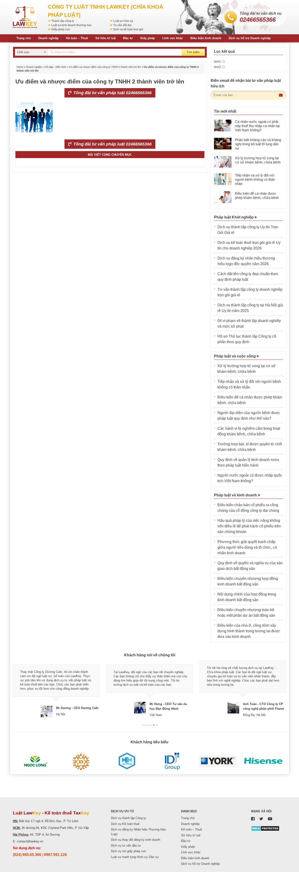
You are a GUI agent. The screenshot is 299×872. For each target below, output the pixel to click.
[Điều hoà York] (218, 761)
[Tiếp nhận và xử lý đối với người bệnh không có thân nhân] (222, 179)
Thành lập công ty (62, 21)
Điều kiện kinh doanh (205, 38)
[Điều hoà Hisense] (263, 761)
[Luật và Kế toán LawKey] (25, 17)
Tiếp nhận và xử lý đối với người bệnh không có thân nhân (255, 179)
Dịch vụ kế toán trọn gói (128, 29)
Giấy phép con (60, 29)
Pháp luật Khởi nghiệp (234, 217)
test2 (219, 67)
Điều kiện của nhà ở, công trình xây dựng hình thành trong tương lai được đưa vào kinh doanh (248, 631)
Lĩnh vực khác (172, 38)
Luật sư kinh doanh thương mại (71, 25)
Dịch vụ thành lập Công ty (128, 818)
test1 (219, 61)
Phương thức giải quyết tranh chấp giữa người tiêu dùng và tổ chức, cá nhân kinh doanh (247, 547)
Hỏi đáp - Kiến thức (55, 67)
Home (20, 67)
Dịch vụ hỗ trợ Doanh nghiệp (250, 38)
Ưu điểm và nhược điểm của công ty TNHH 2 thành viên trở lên (105, 67)
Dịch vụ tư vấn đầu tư (126, 845)
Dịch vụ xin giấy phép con (128, 851)
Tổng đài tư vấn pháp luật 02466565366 (112, 92)
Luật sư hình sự (123, 21)
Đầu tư (128, 38)
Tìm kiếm (193, 52)
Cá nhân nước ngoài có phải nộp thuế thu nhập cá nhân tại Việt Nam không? (257, 126)
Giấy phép (147, 38)
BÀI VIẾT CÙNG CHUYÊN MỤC (110, 154)
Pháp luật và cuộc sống (235, 356)
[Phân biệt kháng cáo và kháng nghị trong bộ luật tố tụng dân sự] (222, 143)
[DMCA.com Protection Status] (265, 828)
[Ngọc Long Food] (35, 761)
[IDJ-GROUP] (172, 761)
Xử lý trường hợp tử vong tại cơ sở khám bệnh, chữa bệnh (258, 160)
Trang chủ (23, 38)
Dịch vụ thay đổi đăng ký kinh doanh (135, 839)
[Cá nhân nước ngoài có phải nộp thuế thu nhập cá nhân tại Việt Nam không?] (222, 125)
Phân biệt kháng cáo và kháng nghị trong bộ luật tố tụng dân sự (258, 144)
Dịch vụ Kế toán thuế (125, 824)
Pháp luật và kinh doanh (236, 495)
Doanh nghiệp (48, 38)
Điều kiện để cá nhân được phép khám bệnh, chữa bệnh (257, 195)
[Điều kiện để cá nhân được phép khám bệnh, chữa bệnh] (222, 197)
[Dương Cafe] (81, 761)
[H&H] (126, 761)
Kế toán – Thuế (77, 38)
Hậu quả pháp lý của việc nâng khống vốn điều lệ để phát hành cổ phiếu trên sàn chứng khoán (249, 526)
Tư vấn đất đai (122, 25)
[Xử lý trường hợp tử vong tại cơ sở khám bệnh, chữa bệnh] (222, 162)
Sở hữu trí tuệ (105, 38)
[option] (56, 688)
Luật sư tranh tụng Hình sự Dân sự (135, 857)
